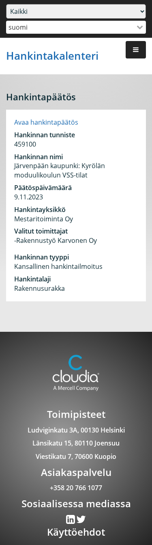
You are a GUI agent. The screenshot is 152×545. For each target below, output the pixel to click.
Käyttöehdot (76, 532)
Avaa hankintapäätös (46, 122)
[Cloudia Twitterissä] (71, 521)
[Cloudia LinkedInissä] (81, 521)
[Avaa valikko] (136, 49)
